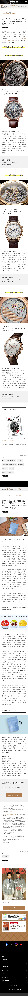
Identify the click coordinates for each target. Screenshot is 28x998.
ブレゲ (11, 468)
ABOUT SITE (5, 981)
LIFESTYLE (8, 488)
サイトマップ (14, 985)
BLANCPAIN (5, 468)
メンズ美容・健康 (16, 488)
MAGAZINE (5, 977)
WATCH (7, 5)
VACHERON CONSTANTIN (8, 460)
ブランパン (19, 460)
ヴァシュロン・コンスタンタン (9, 464)
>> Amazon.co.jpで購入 (8, 440)
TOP (3, 956)
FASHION (4, 960)
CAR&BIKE (5, 967)
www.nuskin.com (7, 789)
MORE (14, 907)
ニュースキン (5, 856)
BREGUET (20, 464)
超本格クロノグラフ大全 (7, 472)
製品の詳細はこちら (13, 795)
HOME (2, 5)
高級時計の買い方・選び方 (16, 5)
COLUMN (4, 974)
